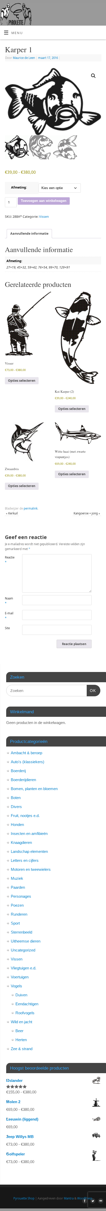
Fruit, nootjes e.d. (25, 815)
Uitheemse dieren (25, 941)
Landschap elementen (29, 851)
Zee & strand (21, 1049)
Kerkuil (12, 513)
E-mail (9, 615)
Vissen (44, 216)
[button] (93, 75)
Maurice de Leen (24, 58)
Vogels (16, 986)
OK (91, 690)
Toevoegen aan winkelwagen (43, 201)
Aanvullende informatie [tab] (29, 233)
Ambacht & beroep (26, 753)
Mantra (69, 1198)
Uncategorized (23, 950)
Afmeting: (19, 187)
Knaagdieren (21, 842)
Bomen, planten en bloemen (34, 788)
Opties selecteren (21, 380)
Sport (15, 923)
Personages (21, 896)
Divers (16, 806)
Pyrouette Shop (23, 1198)
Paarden (18, 887)
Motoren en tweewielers (31, 869)
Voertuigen (20, 977)
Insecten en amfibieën (29, 833)
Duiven (21, 995)
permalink (31, 508)
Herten (21, 1040)
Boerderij (18, 771)
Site (7, 628)
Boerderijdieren (23, 780)
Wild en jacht (21, 1022)
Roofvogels (24, 1013)
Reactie (9, 559)
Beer (19, 1031)
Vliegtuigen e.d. (23, 968)
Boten (16, 797)
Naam (9, 600)
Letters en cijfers (25, 860)
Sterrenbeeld (21, 932)
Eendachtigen (26, 1004)
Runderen (19, 914)
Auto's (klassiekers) (27, 762)
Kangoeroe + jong (87, 513)
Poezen (17, 905)
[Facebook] (84, 1201)
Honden (17, 824)
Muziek (17, 878)
